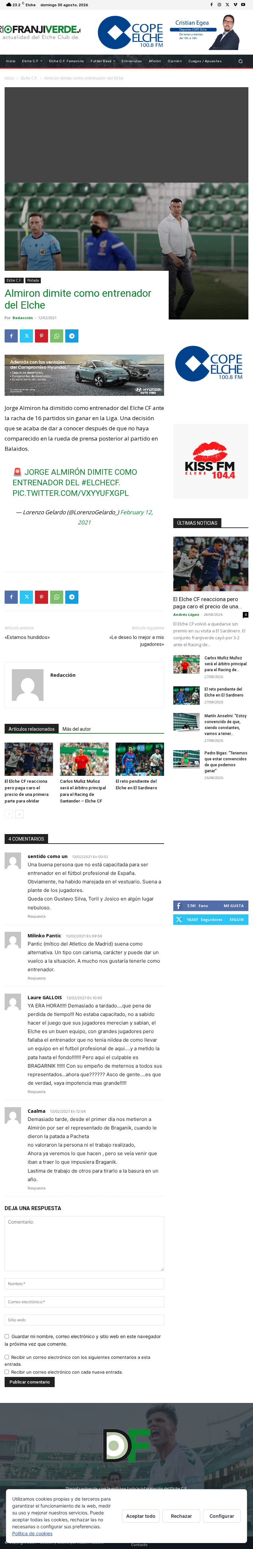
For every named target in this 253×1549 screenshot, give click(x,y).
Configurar (222, 1516)
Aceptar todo (140, 1516)
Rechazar (181, 1516)
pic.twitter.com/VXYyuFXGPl (71, 493)
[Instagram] (219, 5)
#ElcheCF (99, 482)
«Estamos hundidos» (27, 637)
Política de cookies (32, 1533)
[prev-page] (9, 814)
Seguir (237, 919)
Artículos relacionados (32, 729)
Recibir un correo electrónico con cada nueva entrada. (67, 1372)
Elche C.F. (14, 280)
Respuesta (36, 916)
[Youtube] (243, 5)
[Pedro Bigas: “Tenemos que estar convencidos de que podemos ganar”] (186, 759)
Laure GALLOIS (45, 997)
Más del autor (77, 729)
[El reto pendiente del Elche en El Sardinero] (140, 759)
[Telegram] (71, 336)
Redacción (23, 317)
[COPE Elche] (164, 32)
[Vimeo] (235, 5)
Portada (33, 280)
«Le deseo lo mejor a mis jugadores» (136, 640)
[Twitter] (227, 5)
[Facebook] (211, 5)
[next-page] (19, 814)
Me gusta (234, 905)
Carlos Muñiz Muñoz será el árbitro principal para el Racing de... (226, 664)
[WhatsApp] (56, 336)
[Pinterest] (41, 336)
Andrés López (186, 614)
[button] (240, 61)
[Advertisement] (126, 133)
